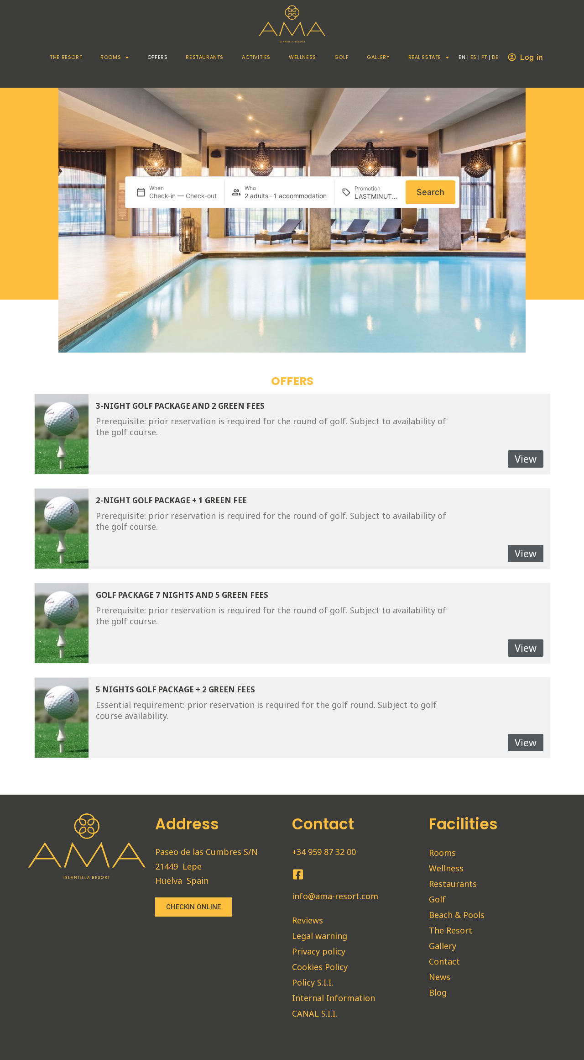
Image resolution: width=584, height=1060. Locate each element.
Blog (438, 992)
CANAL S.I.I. (315, 1013)
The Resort (66, 57)
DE (495, 57)
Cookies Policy (320, 966)
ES (473, 57)
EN (462, 57)
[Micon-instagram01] (314, 874)
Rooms (110, 57)
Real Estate (425, 57)
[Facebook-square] (297, 874)
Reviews (307, 920)
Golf (341, 57)
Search (430, 192)
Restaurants (205, 57)
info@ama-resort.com (335, 896)
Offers (157, 57)
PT (484, 57)
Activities (256, 57)
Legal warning (319, 935)
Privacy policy (318, 951)
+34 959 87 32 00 (324, 851)
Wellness (302, 57)
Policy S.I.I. (313, 982)
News (439, 976)
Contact (444, 961)
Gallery (378, 57)
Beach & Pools (457, 914)
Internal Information (333, 997)
